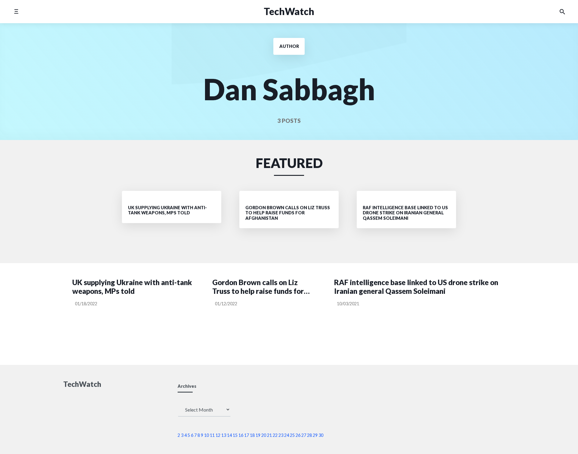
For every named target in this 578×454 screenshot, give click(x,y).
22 (275, 435)
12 (218, 435)
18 (252, 435)
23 (280, 435)
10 (206, 435)
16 (240, 435)
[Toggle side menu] (16, 11)
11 (212, 435)
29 (315, 435)
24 (286, 435)
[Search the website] (562, 12)
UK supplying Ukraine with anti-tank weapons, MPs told (132, 286)
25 (292, 435)
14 (229, 435)
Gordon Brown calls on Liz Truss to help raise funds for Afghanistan (258, 287)
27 (303, 435)
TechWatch (289, 11)
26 (298, 435)
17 (246, 435)
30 (321, 435)
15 (235, 435)
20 (263, 435)
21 (269, 435)
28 (309, 435)
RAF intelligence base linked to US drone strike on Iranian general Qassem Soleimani (416, 286)
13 (223, 435)
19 (258, 435)
